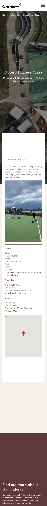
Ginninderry (12, 5)
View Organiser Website (15, 293)
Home (5, 15)
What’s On (14, 15)
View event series (25, 80)
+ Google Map (11, 310)
